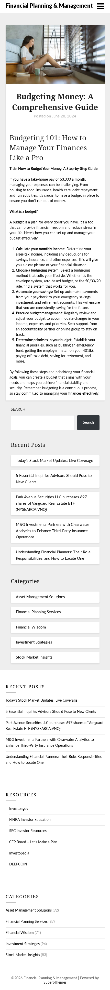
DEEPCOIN (18, 864)
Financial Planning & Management (49, 6)
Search (18, 409)
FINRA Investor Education (30, 820)
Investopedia (19, 853)
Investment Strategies (34, 642)
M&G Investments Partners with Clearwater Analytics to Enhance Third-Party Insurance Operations (52, 531)
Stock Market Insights (34, 657)
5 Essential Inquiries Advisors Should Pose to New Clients (51, 712)
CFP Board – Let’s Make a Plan (33, 842)
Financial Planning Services (38, 612)
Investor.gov (18, 809)
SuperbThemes (55, 982)
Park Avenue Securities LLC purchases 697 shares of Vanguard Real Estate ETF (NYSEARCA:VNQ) (51, 503)
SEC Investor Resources (28, 831)
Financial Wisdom (31, 627)
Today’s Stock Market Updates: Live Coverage (54, 461)
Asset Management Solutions (40, 597)
